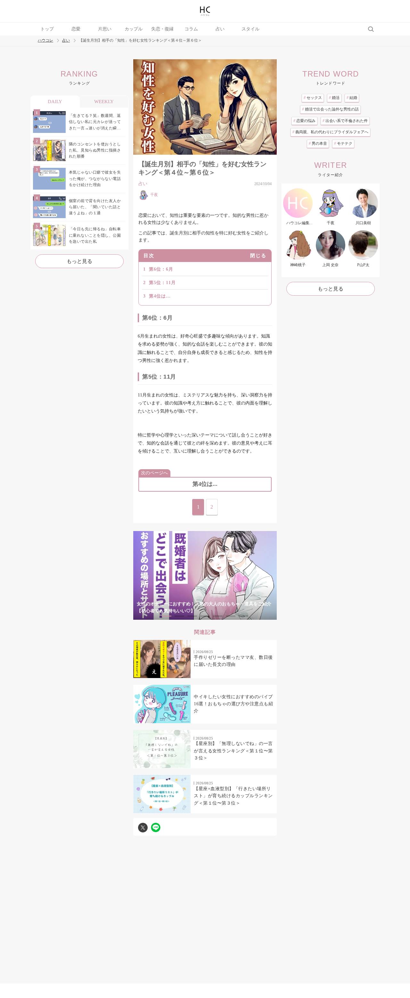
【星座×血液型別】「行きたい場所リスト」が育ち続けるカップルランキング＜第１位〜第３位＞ (233, 796)
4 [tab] (205, 616)
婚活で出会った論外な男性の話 (330, 109)
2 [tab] (179, 616)
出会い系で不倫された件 (345, 121)
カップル (134, 29)
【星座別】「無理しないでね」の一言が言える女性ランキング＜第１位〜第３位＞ (233, 750)
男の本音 (318, 143)
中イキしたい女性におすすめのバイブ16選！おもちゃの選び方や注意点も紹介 (233, 704)
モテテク (343, 143)
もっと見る (79, 261)
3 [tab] (192, 616)
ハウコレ (45, 40)
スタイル (250, 29)
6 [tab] (230, 616)
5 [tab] (218, 616)
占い (220, 29)
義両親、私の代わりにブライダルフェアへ (330, 132)
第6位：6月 (161, 269)
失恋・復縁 (162, 29)
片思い (104, 29)
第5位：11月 (162, 282)
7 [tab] (243, 616)
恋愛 (75, 29)
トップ (47, 29)
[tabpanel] (205, 575)
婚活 (334, 97)
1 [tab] (166, 616)
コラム (191, 29)
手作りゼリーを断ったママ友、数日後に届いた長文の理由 (233, 661)
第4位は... (160, 296)
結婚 (352, 97)
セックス (313, 97)
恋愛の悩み (304, 121)
